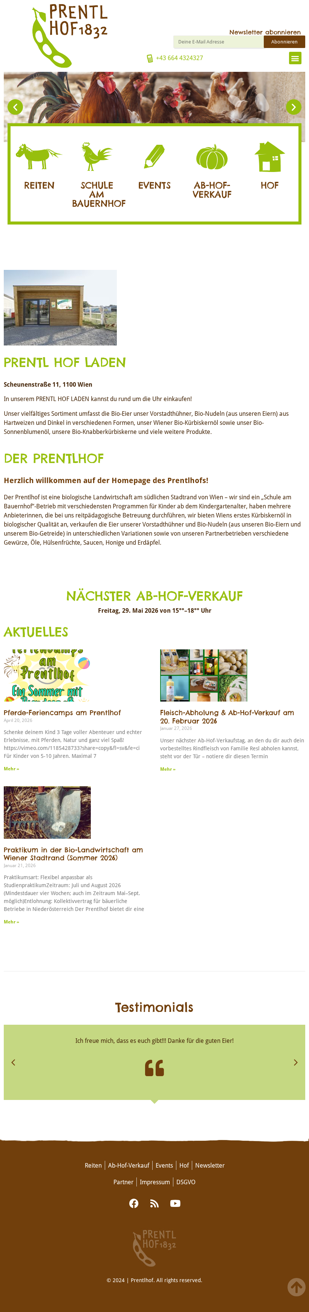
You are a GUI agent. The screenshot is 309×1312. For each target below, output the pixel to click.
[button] (295, 58)
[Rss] (154, 1203)
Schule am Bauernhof (98, 194)
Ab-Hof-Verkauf (212, 190)
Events (154, 185)
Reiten (39, 185)
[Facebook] (133, 1203)
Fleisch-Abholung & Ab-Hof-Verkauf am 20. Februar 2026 (227, 717)
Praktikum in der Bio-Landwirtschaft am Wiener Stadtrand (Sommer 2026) (73, 854)
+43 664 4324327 (179, 58)
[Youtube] (175, 1203)
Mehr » (11, 768)
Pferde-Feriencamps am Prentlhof (62, 712)
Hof (269, 185)
